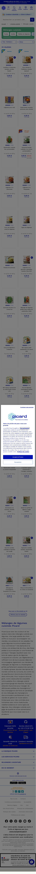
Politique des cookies (23, 451)
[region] (18, 436)
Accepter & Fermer (18, 457)
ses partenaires (24, 428)
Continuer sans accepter (27, 407)
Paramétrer (18, 462)
